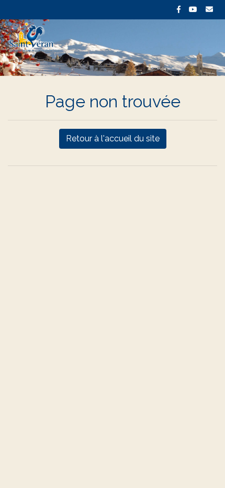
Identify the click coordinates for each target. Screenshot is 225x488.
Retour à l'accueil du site (113, 138)
